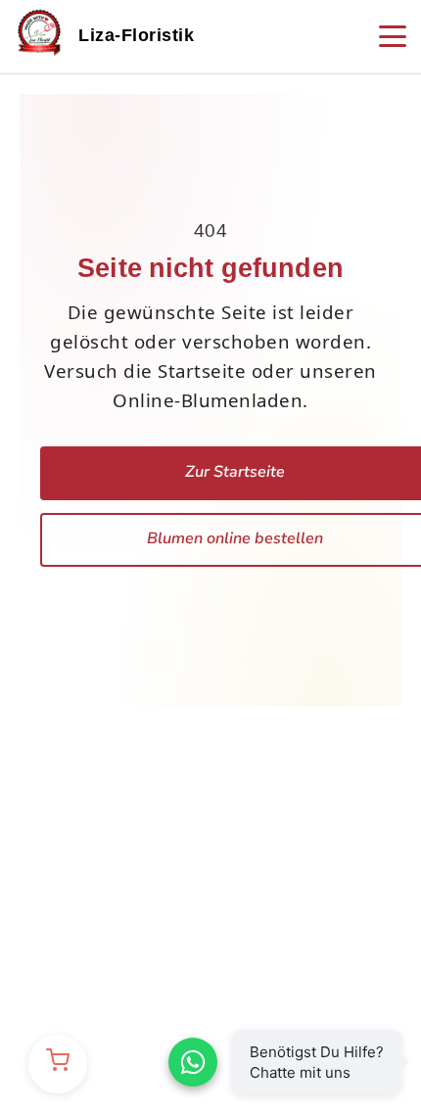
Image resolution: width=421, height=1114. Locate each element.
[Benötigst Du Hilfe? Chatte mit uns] (192, 1062)
